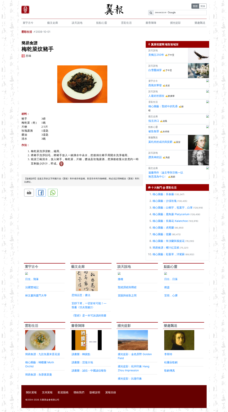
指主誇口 (153, 120)
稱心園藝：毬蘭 (162, 234)
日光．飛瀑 (32, 279)
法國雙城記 (32, 287)
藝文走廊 (52, 22)
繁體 (195, 6)
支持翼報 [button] (47, 392)
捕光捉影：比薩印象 (130, 378)
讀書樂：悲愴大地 (82, 362)
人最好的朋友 (156, 95)
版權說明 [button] (94, 392)
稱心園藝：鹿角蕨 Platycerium (171, 214)
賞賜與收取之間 (127, 295)
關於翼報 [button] (31, 392)
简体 (202, 6)
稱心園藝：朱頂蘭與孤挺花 (169, 241)
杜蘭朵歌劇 (171, 362)
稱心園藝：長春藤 (163, 194)
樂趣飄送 (200, 22)
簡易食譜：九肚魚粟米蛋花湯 (42, 354)
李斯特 (168, 354)
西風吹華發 (155, 85)
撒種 (120, 279)
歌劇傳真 (169, 370)
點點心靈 (101, 22)
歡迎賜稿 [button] (63, 392)
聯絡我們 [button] (79, 392)
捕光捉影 (175, 22)
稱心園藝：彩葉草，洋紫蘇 (169, 254)
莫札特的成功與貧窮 (160, 141)
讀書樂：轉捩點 (81, 354)
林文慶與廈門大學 (36, 295)
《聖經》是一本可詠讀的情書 (89, 315)
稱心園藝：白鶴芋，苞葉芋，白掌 (173, 207)
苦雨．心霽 (171, 295)
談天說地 (77, 22)
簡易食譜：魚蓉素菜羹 (38, 374)
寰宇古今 (28, 22)
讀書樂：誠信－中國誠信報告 (89, 370)
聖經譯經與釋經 (127, 287)
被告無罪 (153, 131)
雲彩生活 (126, 22)
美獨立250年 (156, 54)
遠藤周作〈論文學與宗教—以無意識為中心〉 (165, 174)
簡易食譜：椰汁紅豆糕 (166, 247)
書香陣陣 (151, 22)
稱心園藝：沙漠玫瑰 (165, 200)
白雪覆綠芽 (155, 70)
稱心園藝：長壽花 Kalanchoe (170, 221)
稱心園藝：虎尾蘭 (163, 227)
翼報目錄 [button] (110, 392)
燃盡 (167, 287)
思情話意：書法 (81, 295)
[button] (29, 192)
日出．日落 (171, 279)
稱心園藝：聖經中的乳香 (163, 106)
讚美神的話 (155, 157)
